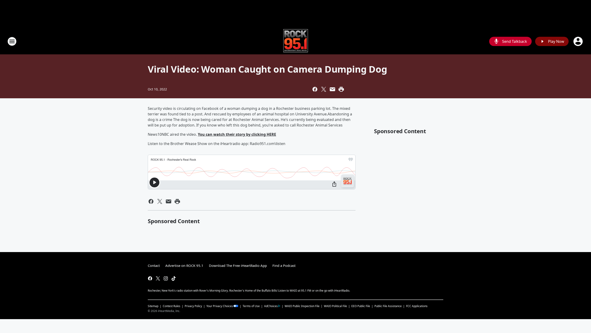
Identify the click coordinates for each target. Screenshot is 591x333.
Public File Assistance (388, 306)
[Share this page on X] (323, 89)
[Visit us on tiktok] (173, 278)
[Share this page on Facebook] (315, 89)
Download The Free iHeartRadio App (238, 265)
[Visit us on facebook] (150, 278)
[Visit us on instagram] (166, 278)
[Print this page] (341, 89)
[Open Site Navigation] (12, 41)
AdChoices (271, 306)
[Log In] (578, 41)
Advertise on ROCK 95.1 (184, 265)
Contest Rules (171, 306)
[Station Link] (295, 41)
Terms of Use (251, 306)
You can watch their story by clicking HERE (237, 134)
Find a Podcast (284, 265)
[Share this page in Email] (332, 89)
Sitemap (153, 306)
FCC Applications (417, 306)
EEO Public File (360, 306)
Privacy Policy (193, 306)
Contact (154, 265)
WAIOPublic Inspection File (302, 306)
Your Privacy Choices (219, 306)
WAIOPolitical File (335, 306)
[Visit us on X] (158, 278)
